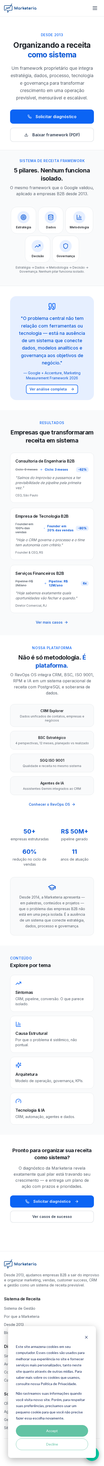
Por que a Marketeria (21, 1316)
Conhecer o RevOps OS (49, 804)
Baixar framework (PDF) (56, 134)
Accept (52, 1431)
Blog (8, 1332)
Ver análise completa (48, 389)
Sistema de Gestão (19, 1308)
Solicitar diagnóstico (56, 116)
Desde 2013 (14, 1324)
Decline (52, 1444)
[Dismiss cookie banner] (86, 1337)
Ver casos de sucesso (52, 1216)
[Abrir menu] (95, 8)
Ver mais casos (49, 622)
